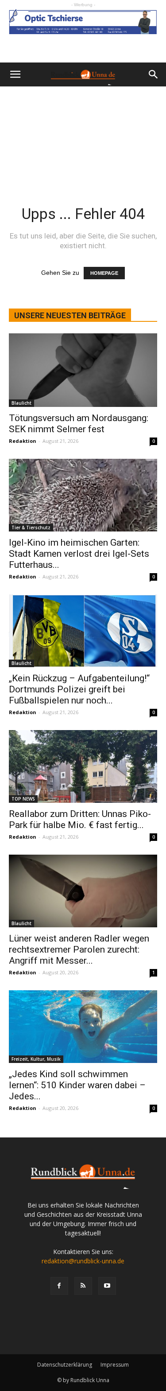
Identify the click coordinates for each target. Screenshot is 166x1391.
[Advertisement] (83, 134)
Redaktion (22, 441)
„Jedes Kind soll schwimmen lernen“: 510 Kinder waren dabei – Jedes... (77, 1085)
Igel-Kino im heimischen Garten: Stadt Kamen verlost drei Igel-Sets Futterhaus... (79, 553)
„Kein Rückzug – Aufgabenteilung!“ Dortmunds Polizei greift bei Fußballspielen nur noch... (79, 689)
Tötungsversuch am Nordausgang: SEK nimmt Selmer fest (78, 423)
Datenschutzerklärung (64, 1364)
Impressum (114, 1364)
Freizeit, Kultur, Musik (36, 1059)
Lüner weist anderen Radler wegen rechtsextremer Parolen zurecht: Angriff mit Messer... (79, 949)
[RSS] (83, 1286)
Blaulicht (21, 403)
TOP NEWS (23, 799)
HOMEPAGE (104, 273)
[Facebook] (59, 1286)
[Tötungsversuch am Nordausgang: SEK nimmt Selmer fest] (83, 370)
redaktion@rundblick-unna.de (83, 1261)
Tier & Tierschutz (31, 527)
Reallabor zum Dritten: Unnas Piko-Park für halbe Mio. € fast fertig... (80, 819)
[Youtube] (107, 1286)
